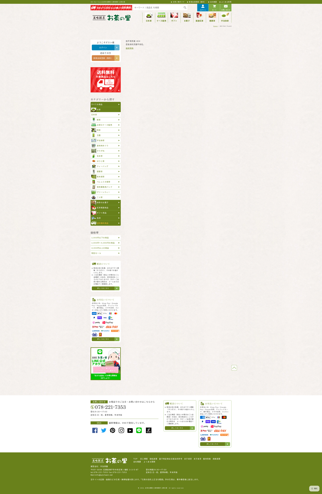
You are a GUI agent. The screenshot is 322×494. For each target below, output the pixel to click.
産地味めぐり (102, 145)
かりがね (101, 151)
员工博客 (144, 459)
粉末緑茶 (101, 177)
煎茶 (99, 130)
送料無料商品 (102, 223)
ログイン (203, 10)
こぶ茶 (100, 197)
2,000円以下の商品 (100, 238)
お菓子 (187, 21)
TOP (135, 459)
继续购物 (130, 48)
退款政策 (216, 459)
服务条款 (207, 459)
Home (215, 26)
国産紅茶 (200, 21)
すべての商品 (97, 104)
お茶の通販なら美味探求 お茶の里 (156, 488)
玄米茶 (100, 156)
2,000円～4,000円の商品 (103, 243)
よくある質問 (226, 2)
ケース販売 (161, 21)
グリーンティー (103, 192)
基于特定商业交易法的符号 (170, 459)
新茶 (99, 120)
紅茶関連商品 (102, 208)
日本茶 (149, 21)
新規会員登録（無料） (197, 2)
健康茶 (212, 21)
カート (214, 10)
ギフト (174, 21)
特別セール (96, 253)
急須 (99, 218)
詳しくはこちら (103, 288)
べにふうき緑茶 (103, 182)
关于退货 (188, 459)
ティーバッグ (102, 166)
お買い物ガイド (179, 2)
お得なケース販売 (104, 125)
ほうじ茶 (101, 161)
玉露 (99, 135)
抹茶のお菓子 (102, 202)
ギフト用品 (102, 213)
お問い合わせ (225, 10)
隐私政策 (153, 459)
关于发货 (198, 459)
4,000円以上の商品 (100, 248)
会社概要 (213, 2)
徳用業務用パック (104, 187)
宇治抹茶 (225, 21)
